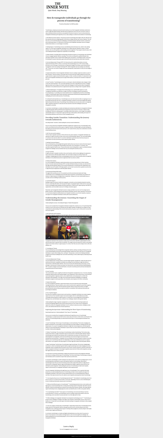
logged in (67, 429)
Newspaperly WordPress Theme (84, 436)
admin (76, 24)
